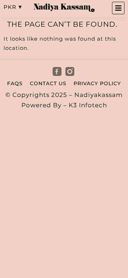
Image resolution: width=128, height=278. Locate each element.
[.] (58, 72)
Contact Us (48, 83)
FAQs (15, 83)
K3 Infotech (88, 105)
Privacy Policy (97, 83)
